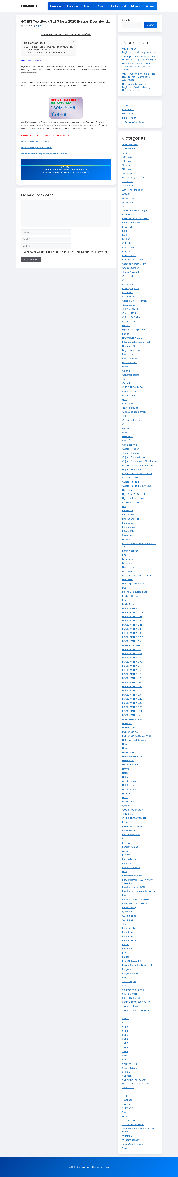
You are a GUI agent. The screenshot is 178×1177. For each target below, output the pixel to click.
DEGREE (126, 325)
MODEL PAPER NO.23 (132, 707)
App (124, 206)
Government (56, 6)
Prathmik (127, 895)
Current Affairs (130, 313)
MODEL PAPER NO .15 (132, 624)
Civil (124, 280)
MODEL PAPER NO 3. (132, 657)
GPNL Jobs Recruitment (134, 411)
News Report (128, 752)
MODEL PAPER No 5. (131, 666)
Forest (125, 366)
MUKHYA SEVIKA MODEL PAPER (136, 735)
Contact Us (128, 109)
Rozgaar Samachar (132, 973)
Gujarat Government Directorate (139, 461)
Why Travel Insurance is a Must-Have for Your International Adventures (139, 76)
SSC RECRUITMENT (131, 998)
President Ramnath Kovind (136, 899)
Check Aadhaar (130, 268)
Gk (123, 379)
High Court (127, 490)
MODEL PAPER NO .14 (132, 620)
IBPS (124, 506)
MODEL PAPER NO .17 (132, 629)
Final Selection (129, 362)
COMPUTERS (128, 296)
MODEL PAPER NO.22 (132, 703)
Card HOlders (129, 255)
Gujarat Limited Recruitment (137, 473)
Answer (126, 193)
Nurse (125, 797)
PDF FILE (126, 842)
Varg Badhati (129, 1120)
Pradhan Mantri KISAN (133, 887)
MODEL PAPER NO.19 (132, 694)
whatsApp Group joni (133, 1144)
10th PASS (127, 156)
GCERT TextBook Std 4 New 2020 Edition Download (67, 172)
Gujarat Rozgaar (130, 481)
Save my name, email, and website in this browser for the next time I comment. (65, 251)
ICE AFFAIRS (127, 510)
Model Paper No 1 (131, 645)
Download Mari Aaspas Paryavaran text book (44, 153)
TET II (124, 1095)
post (124, 871)
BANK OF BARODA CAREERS (135, 218)
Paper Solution (129, 830)
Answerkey (127, 202)
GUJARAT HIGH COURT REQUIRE (137, 465)
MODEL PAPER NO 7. (131, 670)
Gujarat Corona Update (134, 457)
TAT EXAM (127, 1076)
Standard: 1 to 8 (130, 1006)
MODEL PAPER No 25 (132, 653)
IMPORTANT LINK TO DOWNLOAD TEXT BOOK (47, 53)
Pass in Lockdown (131, 834)
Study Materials (130, 1068)
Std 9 (125, 1051)
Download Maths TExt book (35, 141)
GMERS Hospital (130, 391)
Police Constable (131, 867)
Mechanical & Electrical (134, 591)
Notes (125, 772)
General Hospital (131, 374)
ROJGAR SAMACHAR (132, 961)
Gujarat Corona (130, 453)
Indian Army (128, 527)
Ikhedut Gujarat (130, 518)
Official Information (132, 809)
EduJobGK (29, 6)
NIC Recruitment (130, 764)
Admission (127, 181)
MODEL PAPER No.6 (131, 715)
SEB (124, 985)
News (100, 6)
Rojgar (125, 956)
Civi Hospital (128, 276)
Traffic (125, 1112)
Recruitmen (128, 932)
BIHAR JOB (127, 226)
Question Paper (130, 915)
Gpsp (125, 424)
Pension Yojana (130, 847)
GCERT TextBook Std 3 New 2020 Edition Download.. (48, 47)
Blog (124, 230)
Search (126, 20)
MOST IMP (127, 723)
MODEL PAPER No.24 (132, 711)
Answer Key (128, 198)
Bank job (126, 214)
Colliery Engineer (130, 288)
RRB (124, 977)
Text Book (127, 1099)
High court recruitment (134, 498)
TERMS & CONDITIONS (133, 121)
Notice (125, 777)
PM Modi (126, 863)
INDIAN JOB (128, 531)
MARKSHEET (127, 579)
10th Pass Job (129, 161)
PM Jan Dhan (129, 859)
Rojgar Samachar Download (137, 965)
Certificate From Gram (134, 263)
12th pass (149, 6)
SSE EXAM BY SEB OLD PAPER (136, 1002)
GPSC (125, 416)
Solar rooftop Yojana (133, 989)
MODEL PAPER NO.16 (132, 686)
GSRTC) (126, 440)
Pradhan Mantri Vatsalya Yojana (139, 891)
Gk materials (129, 383)
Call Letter (135, 6)
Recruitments (129, 940)
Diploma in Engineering (134, 329)
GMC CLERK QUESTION (133, 387)
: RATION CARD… (130, 144)
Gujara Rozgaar (130, 448)
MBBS (125, 587)
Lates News (128, 559)
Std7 (124, 1059)
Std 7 (125, 1043)
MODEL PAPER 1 (129, 608)
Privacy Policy (129, 117)
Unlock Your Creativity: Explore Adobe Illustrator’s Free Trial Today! (137, 66)
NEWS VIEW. (128, 760)
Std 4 (125, 1031)
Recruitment (73, 6)
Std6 (124, 1055)
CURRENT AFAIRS (130, 309)
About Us (127, 105)
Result (87, 6)
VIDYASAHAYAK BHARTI (133, 1124)
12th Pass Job (129, 173)
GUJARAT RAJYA (130, 477)
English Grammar (131, 350)
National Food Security (134, 740)
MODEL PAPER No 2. (131, 649)
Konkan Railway (130, 550)
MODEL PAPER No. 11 (131, 674)
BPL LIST (126, 239)
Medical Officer (130, 596)
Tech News (128, 1087)
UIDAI (124, 1116)
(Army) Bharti (129, 148)
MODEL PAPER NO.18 (132, 690)
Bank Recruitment (131, 222)
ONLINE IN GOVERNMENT (134, 818)
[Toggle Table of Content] (70, 43)
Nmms (125, 768)
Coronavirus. (128, 305)
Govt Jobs (127, 403)
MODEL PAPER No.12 (131, 682)
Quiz (124, 924)
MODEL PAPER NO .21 (132, 633)
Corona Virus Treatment (134, 300)
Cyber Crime (128, 321)
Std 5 (125, 1035)
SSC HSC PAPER (130, 994)
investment (128, 535)
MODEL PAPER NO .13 (132, 616)
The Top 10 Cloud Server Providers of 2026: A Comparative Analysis (139, 58)
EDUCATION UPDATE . (132, 337)
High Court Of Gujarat (133, 494)
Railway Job (128, 928)
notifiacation (129, 781)
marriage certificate (133, 583)
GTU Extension (129, 444)
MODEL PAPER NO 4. (132, 661)
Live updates (129, 567)
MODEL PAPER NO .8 (132, 641)
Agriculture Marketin (132, 189)
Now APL (126, 793)
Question (127, 911)
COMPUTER (127, 292)
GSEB (124, 432)
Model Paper (128, 604)
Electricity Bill (129, 346)
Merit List (126, 600)
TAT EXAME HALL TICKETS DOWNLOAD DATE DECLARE (135, 1082)
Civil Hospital (128, 284)
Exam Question (130, 358)
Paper (125, 822)
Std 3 (125, 1026)
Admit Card (128, 185)
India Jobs (127, 523)
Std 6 (125, 1039)
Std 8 (125, 1047)
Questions (127, 919)
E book (125, 333)
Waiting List (128, 1135)
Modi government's (132, 719)
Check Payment (130, 272)
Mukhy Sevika (129, 727)
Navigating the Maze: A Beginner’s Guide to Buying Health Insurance (136, 87)
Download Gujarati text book (36, 147)
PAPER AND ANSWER (132, 826)
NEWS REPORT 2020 (132, 756)
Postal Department (132, 875)
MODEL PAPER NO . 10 (132, 612)
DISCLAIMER (128, 113)
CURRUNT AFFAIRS (131, 317)
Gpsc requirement (131, 420)
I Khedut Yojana (130, 502)
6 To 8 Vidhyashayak (133, 177)
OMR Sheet (128, 814)
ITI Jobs (126, 539)
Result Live (127, 948)
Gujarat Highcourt (131, 469)
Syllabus (126, 1072)
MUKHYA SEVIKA (130, 731)
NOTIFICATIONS (130, 789)
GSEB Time (127, 436)
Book (124, 235)
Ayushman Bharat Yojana (135, 210)
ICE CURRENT (128, 514)
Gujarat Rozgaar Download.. (136, 486)
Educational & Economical (136, 342)
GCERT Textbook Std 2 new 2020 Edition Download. (67, 169)
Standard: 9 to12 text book (135, 1010)
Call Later (127, 243)
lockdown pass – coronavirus (137, 575)
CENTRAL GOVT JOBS (132, 259)
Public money (129, 907)
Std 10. (125, 1018)
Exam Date (128, 354)
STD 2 (125, 1022)
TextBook (67, 167)
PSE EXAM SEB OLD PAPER (134, 903)
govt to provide (130, 407)
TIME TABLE (127, 1108)
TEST (124, 1091)
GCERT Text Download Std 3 (40, 50)
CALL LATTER (128, 247)
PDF (124, 838)
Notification (128, 785)
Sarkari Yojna (129, 981)
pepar (125, 851)
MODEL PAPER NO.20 (132, 698)
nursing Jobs (128, 801)
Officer (126, 805)
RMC (124, 952)
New (124, 744)
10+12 (124, 152)
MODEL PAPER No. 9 (131, 678)
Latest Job (127, 563)
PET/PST (126, 855)
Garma (126, 370)
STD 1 (124, 1014)
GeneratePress (102, 1167)
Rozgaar (126, 969)
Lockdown (127, 571)
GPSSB (125, 428)
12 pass (126, 165)
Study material (118, 6)
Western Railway (131, 1140)
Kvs (124, 554)
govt (124, 399)
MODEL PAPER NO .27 (132, 637)
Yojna (125, 1148)
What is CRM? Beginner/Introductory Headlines (139, 51)
